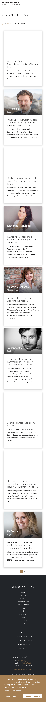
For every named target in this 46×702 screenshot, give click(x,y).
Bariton (23, 611)
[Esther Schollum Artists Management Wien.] (3, 23)
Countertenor (23, 605)
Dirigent (23, 592)
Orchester (23, 620)
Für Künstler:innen (23, 640)
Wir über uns (23, 644)
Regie (23, 595)
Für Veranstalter (23, 636)
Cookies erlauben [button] (33, 696)
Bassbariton (23, 614)
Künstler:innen (23, 587)
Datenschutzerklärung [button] (12, 690)
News (23, 632)
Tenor (23, 608)
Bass (23, 617)
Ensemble (23, 624)
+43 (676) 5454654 (26, 663)
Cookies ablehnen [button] (13, 696)
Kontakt (23, 648)
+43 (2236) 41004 (24, 661)
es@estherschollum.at (23, 669)
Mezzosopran (23, 602)
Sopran (23, 599)
